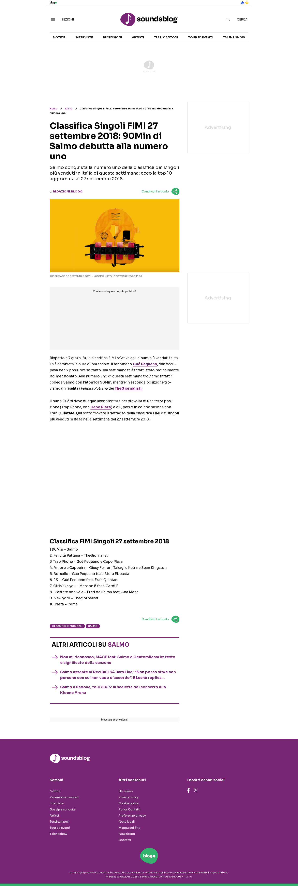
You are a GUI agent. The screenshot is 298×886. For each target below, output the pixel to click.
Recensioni (112, 37)
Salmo (68, 108)
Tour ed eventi (200, 37)
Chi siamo (126, 791)
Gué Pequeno (145, 364)
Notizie (59, 37)
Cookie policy (129, 803)
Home (53, 108)
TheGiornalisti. (128, 388)
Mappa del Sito (129, 828)
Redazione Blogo (68, 191)
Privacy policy (128, 797)
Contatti (125, 840)
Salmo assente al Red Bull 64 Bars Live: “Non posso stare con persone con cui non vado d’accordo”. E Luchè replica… (118, 675)
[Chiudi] (288, 11)
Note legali (127, 821)
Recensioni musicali (64, 797)
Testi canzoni (166, 37)
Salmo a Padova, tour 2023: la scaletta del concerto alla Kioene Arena (113, 690)
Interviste (84, 37)
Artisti (138, 37)
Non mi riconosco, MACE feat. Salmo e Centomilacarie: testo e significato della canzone (117, 660)
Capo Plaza (100, 407)
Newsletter (127, 834)
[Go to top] (256, 873)
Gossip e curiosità (63, 809)
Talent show (234, 37)
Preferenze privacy (132, 815)
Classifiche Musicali (67, 626)
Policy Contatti (129, 809)
